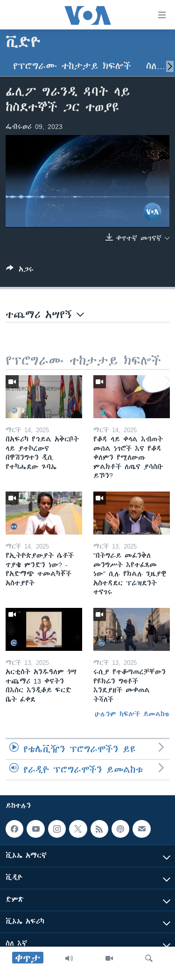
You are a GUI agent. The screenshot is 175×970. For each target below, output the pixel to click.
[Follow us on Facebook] (14, 829)
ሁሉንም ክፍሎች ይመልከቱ (132, 714)
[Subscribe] (141, 829)
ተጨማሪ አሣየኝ (41, 315)
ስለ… (155, 66)
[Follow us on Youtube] (35, 829)
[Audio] (69, 958)
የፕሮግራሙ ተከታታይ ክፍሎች (72, 66)
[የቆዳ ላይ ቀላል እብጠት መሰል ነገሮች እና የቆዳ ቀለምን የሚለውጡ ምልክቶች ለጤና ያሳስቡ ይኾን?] (131, 396)
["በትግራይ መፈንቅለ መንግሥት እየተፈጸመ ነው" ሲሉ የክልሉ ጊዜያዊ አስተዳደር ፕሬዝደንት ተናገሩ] (131, 513)
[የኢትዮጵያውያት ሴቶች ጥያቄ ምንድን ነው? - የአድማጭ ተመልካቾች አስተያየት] (44, 513)
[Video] (109, 958)
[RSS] (99, 829)
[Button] (20, 270)
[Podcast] (120, 829)
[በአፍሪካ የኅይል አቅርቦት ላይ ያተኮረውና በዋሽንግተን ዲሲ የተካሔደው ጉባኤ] (44, 396)
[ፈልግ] (149, 958)
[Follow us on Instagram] (57, 829)
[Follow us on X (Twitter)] (78, 829)
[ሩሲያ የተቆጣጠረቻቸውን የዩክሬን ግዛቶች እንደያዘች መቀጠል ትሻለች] (131, 629)
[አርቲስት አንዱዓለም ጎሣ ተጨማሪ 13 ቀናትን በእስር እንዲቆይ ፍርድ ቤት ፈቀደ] (44, 629)
